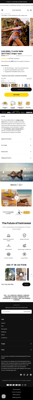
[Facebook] (21, 375)
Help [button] (2, 319)
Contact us (4, 338)
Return (3, 335)
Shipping (3, 332)
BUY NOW (16, 95)
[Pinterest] (31, 375)
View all (26, 284)
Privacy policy (16, 389)
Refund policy (16, 394)
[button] (2, 10)
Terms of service (16, 392)
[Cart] (31, 10)
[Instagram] (24, 375)
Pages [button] (3, 344)
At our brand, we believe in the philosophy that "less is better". (16, 357)
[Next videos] (31, 274)
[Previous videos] (1, 274)
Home (2, 14)
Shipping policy (16, 397)
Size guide (29, 78)
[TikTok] (27, 375)
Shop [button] (2, 350)
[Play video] (10, 274)
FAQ (2, 326)
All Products (7, 14)
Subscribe (27, 311)
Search (3, 323)
